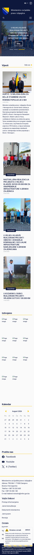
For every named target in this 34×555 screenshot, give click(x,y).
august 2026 (17, 411)
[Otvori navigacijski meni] (30, 17)
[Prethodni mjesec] (5, 411)
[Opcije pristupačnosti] (30, 3)
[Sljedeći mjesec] (28, 411)
